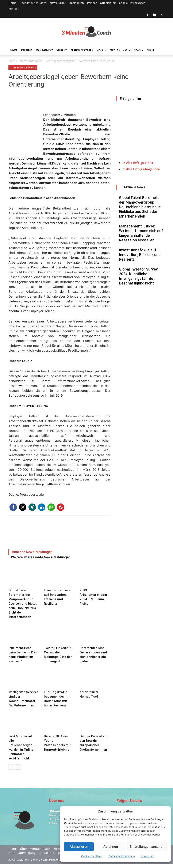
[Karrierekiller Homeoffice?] (95, 677)
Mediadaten (76, 3)
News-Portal (57, 3)
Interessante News (30, 61)
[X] (161, 15)
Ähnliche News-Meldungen (32, 552)
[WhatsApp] (42, 100)
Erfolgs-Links (118, 50)
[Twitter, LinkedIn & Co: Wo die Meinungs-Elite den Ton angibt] (59, 633)
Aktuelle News (134, 187)
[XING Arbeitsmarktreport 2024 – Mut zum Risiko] (95, 576)
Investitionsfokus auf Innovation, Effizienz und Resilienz (140, 254)
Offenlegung (108, 3)
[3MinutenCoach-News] (86, 31)
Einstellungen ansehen (147, 847)
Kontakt (13, 9)
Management (44, 50)
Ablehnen (110, 847)
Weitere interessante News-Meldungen (40, 557)
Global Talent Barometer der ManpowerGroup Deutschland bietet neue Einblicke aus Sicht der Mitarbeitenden (22, 603)
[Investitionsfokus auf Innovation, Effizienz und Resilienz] (59, 576)
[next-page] (17, 767)
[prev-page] (11, 767)
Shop (56, 853)
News (137, 50)
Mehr (99, 50)
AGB (11, 853)
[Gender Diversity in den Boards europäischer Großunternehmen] (95, 722)
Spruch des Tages (82, 50)
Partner (92, 3)
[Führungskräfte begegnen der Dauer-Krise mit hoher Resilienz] (59, 677)
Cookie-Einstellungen (132, 3)
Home (12, 3)
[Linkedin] (154, 15)
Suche (150, 50)
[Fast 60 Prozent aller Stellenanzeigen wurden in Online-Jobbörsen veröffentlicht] (23, 722)
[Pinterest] (32, 100)
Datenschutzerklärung (121, 856)
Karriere (26, 50)
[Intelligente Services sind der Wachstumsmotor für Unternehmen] (23, 677)
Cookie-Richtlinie (91, 856)
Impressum (147, 856)
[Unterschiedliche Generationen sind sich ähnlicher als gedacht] (95, 633)
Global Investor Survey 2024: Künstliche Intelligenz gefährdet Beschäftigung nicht (138, 276)
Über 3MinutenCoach (33, 3)
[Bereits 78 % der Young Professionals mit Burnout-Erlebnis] (59, 722)
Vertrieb (62, 50)
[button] (13, 507)
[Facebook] (147, 15)
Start (11, 61)
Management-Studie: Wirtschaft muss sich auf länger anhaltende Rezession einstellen (141, 233)
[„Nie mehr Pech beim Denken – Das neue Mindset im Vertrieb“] (23, 633)
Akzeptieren (79, 847)
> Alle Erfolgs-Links (138, 163)
